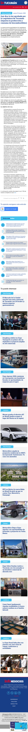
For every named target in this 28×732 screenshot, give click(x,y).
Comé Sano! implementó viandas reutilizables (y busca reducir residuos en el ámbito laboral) (16, 275)
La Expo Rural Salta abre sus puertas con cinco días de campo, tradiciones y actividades (15, 281)
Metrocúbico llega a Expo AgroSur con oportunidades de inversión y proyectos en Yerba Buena (15, 262)
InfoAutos (5, 410)
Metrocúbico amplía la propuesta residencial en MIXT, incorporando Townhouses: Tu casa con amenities (16, 250)
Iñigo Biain (20, 717)
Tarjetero (14, 701)
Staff (14, 706)
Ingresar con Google (10, 209)
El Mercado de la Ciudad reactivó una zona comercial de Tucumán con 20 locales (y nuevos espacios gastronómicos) (15, 225)
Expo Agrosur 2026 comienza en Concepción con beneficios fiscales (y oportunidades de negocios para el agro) (16, 237)
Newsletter (14, 703)
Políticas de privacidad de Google (9, 721)
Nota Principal (6, 13)
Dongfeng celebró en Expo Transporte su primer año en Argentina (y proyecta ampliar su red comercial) (15, 231)
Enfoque (5, 523)
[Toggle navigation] (26, 7)
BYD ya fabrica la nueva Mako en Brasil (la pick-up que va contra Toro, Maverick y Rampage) (15, 256)
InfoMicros (6, 600)
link (15, 192)
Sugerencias (14, 699)
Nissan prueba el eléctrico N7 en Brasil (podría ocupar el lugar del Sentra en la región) (16, 243)
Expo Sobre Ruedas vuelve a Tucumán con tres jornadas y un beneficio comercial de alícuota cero (15, 269)
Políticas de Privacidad (14, 716)
